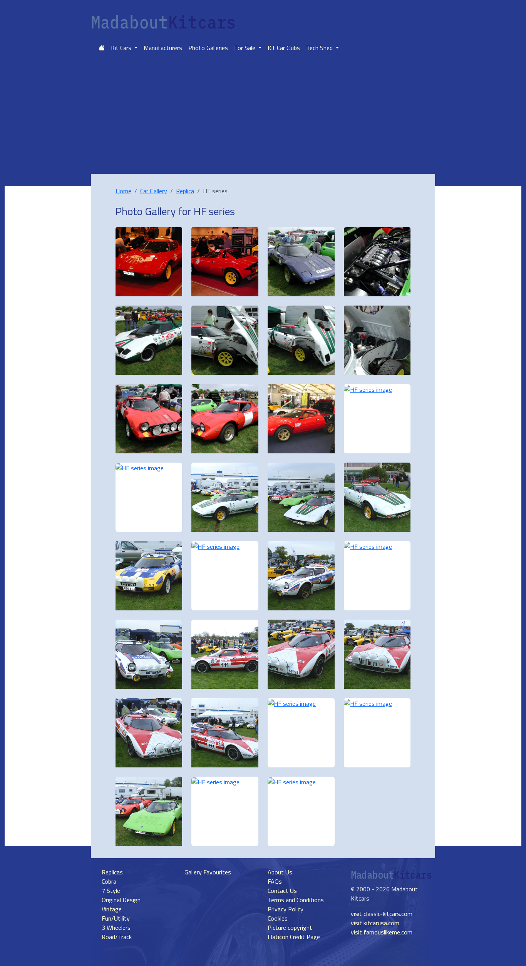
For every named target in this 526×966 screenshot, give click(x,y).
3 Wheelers (116, 927)
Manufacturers (163, 47)
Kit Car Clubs (284, 47)
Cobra (109, 881)
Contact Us (282, 890)
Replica (185, 191)
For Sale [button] (245, 47)
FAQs (275, 881)
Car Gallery (153, 191)
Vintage (112, 909)
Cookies (278, 918)
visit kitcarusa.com (375, 923)
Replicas (112, 872)
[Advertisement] (263, 116)
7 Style (111, 890)
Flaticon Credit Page (294, 936)
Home (123, 191)
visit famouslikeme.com (381, 932)
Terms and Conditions (296, 899)
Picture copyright (290, 927)
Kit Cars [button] (122, 47)
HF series (214, 211)
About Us (280, 872)
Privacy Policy (285, 909)
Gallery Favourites (207, 872)
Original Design (121, 899)
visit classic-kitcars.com (381, 913)
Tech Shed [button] (320, 47)
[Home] (101, 47)
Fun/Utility (116, 918)
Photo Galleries (208, 47)
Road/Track (117, 936)
